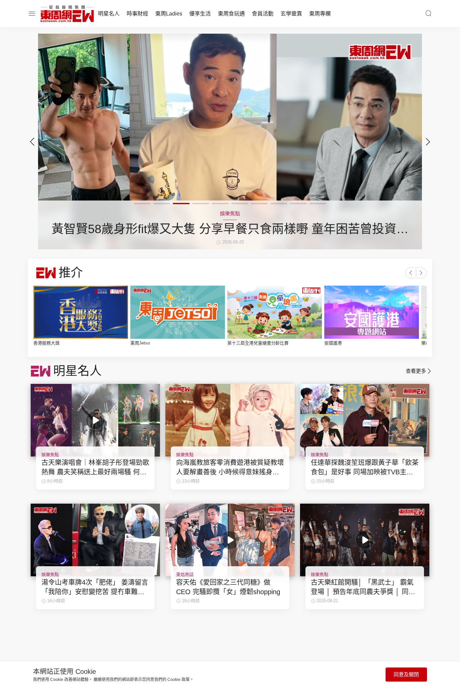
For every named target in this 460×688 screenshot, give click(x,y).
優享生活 (200, 13)
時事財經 (137, 13)
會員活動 (262, 13)
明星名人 (109, 13)
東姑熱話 (185, 574)
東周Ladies (168, 13)
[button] (428, 142)
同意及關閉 (406, 674)
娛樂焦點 (50, 454)
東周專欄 (320, 13)
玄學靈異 (291, 13)
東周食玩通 (231, 13)
